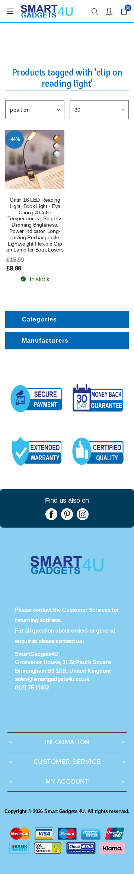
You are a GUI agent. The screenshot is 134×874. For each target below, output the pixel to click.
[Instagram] (83, 514)
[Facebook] (51, 514)
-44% (14, 139)
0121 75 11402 (32, 687)
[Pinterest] (67, 514)
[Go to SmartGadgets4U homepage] (67, 572)
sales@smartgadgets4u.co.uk (52, 679)
